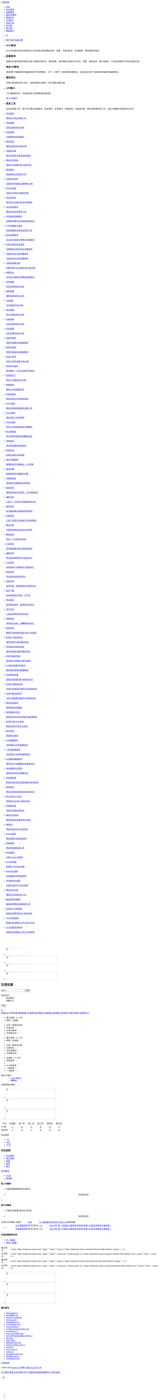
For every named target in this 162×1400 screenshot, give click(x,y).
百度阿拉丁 (84, 1013)
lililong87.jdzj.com (13, 1342)
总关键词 (10, 1156)
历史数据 (5, 1171)
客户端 (9, 28)
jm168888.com (12, 1315)
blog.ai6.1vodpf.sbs (14, 1317)
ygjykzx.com (11, 1320)
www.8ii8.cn (16, 1078)
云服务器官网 (21, 1229)
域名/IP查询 (11, 15)
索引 (8, 1166)
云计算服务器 (21, 1225)
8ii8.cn (14, 1080)
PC (7, 1240)
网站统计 (10, 31)
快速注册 (19, 40)
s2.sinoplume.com (13, 1324)
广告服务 (30, 1372)
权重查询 (10, 12)
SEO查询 (10, 9)
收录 (8, 1164)
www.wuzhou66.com (14, 1333)
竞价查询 (64, 1013)
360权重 (30, 1013)
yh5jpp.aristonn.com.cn (15, 1345)
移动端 (9, 1178)
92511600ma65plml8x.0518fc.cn (19, 1336)
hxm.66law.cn (11, 1331)
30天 (8, 1142)
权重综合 (5, 1013)
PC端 (8, 1176)
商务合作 (13, 1372)
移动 (8, 1243)
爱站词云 (10, 17)
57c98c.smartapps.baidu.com (17, 1329)
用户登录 (10, 40)
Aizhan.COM (16, 1367)
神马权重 (38, 1013)
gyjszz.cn (10, 1352)
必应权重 (56, 1013)
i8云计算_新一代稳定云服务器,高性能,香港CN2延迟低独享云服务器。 (80, 1225)
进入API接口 (11, 98)
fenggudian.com (12, 1322)
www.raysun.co (12, 1327)
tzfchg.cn (9, 1347)
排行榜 (9, 25)
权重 (8, 1161)
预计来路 (10, 1158)
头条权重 (47, 1013)
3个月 (8, 1145)
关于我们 (5, 1372)
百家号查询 (74, 1013)
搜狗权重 (22, 1013)
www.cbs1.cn (11, 1349)
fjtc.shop (9, 1338)
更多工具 (10, 23)
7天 (7, 1140)
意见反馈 (56, 1372)
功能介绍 (22, 1372)
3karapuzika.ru (12, 1313)
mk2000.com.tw (12, 1356)
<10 (40, 1225)
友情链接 (39, 1372)
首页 (8, 7)
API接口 (9, 20)
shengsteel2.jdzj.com (14, 1354)
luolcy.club (10, 1340)
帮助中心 (47, 1372)
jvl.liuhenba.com (12, 1358)
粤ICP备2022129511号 (32, 1367)
